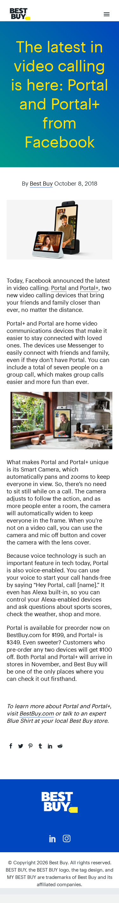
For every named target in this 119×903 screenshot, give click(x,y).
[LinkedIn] (50, 745)
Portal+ (89, 288)
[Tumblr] (40, 745)
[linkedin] (52, 838)
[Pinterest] (30, 745)
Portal (59, 288)
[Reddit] (60, 745)
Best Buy (41, 183)
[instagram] (66, 838)
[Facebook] (10, 745)
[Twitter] (20, 745)
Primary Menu (106, 14)
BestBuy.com (36, 713)
